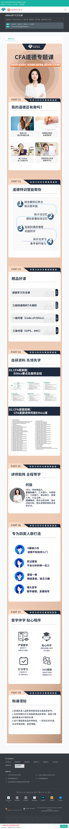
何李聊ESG (26, 800)
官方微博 (52, 800)
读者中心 (36, 762)
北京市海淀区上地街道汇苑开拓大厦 (18, 782)
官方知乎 (60, 800)
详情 (24, 2)
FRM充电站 (17, 800)
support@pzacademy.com (46, 775)
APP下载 (22, 4)
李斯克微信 (34, 800)
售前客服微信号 (13, 778)
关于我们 (8, 762)
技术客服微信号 (43, 778)
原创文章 (27, 762)
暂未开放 (64, 826)
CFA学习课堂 (8, 801)
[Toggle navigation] (65, 9)
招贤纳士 (46, 762)
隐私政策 (8, 765)
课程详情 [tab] (11, 39)
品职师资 (17, 762)
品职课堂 (43, 800)
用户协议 (55, 762)
